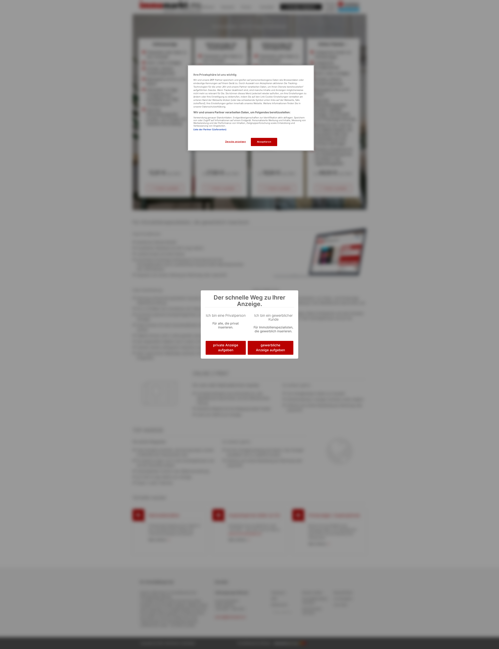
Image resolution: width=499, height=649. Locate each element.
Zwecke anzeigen (235, 141)
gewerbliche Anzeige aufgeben (270, 347)
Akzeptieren (264, 141)
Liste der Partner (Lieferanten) (209, 129)
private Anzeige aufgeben (225, 347)
